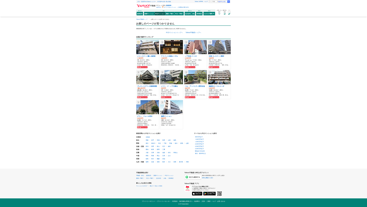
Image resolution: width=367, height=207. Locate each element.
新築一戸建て (170, 14)
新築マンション (149, 14)
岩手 (152, 140)
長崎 (158, 162)
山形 (169, 140)
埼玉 (159, 143)
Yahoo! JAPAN (199, 1)
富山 (158, 146)
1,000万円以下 (199, 139)
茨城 (170, 143)
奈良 (169, 152)
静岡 (158, 149)
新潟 (147, 146)
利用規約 (175, 201)
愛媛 (158, 159)
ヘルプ (206, 1)
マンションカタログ (141, 186)
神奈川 (153, 143)
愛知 (147, 149)
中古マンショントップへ (174, 32)
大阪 (147, 152)
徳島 (147, 159)
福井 (169, 146)
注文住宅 (188, 14)
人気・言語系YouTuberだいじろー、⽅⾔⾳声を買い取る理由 (154, 1)
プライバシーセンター (163, 201)
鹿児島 (181, 162)
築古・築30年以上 (200, 153)
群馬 (181, 143)
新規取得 (168, 5)
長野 (152, 146)
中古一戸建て (179, 14)
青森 (147, 140)
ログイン (158, 7)
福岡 (147, 162)
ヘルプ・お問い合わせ (218, 201)
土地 (193, 14)
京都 (158, 152)
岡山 (158, 155)
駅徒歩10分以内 (200, 151)
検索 (228, 1)
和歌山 (175, 152)
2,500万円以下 (199, 146)
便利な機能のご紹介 (207, 178)
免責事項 (197, 201)
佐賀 (152, 162)
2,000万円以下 (199, 144)
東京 (147, 143)
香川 (152, 159)
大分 (169, 162)
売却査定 (199, 14)
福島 (174, 140)
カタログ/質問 (208, 14)
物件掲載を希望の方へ (186, 201)
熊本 (163, 162)
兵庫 (152, 152)
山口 (169, 155)
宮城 (158, 140)
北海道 (148, 137)
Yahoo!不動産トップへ (193, 32)
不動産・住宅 (140, 175)
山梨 (187, 143)
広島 (163, 155)
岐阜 (152, 149)
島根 (152, 155)
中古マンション (160, 14)
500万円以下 (199, 137)
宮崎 (174, 162)
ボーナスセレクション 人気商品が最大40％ (176, 7)
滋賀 (163, 152)
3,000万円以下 (199, 148)
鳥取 (147, 155)
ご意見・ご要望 (205, 201)
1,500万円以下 (199, 141)
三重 (163, 149)
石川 (163, 146)
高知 (163, 159)
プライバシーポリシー (148, 201)
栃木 (176, 143)
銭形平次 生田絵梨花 (222, 1)
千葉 (165, 143)
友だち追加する (194, 177)
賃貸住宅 (139, 14)
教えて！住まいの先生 (156, 186)
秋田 (163, 140)
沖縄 (187, 162)
